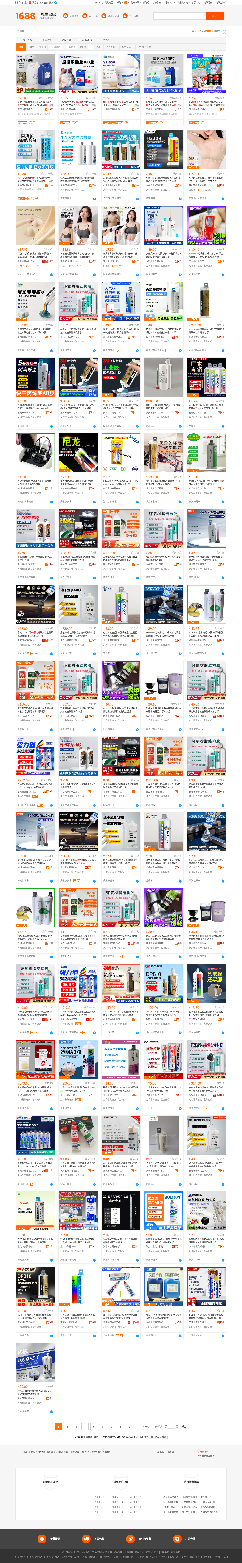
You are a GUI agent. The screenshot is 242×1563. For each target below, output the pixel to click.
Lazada (225, 1557)
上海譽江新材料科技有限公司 (113, 109)
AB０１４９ (136, 1502)
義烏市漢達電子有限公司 (175, 1497)
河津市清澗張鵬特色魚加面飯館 (215, 1502)
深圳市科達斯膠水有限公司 (27, 488)
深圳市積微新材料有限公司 (199, 1246)
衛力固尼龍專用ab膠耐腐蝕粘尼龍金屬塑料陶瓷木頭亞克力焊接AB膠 (77, 483)
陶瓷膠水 (29, 189)
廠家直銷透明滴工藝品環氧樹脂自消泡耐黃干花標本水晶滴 (163, 104)
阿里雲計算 (142, 1557)
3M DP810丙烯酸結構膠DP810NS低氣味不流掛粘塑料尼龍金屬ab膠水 (164, 1013)
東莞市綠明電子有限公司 (156, 1171)
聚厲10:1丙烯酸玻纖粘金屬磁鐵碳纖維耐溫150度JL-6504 (35, 634)
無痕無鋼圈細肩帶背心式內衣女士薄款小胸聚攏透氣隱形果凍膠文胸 (77, 255)
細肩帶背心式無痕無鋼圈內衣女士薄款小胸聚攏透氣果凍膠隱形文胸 (120, 255)
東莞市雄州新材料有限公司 (27, 413)
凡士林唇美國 (188, 1512)
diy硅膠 (80, 114)
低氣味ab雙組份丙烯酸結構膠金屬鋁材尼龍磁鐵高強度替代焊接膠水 (77, 179)
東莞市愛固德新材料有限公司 (113, 1095)
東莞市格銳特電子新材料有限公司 (70, 185)
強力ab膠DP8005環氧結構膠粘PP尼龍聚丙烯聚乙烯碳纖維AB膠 (77, 1316)
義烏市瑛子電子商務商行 (113, 488)
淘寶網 (77, 1557)
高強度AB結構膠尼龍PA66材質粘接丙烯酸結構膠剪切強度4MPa (164, 255)
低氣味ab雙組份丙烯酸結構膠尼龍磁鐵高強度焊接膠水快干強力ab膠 (163, 179)
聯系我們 (165, 1552)
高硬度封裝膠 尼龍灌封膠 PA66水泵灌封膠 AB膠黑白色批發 (34, 483)
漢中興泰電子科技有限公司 (113, 1246)
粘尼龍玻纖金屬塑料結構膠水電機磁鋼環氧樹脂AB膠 (163, 558)
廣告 (94, 105)
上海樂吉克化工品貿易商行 (156, 1095)
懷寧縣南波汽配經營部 (113, 1322)
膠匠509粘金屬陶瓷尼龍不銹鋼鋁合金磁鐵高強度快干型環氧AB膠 (77, 634)
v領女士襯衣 (169, 1507)
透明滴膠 (163, 114)
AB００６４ (117, 1507)
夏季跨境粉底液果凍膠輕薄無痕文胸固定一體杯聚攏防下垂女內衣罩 (206, 179)
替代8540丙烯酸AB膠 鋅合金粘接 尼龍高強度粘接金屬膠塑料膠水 (206, 558)
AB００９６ (136, 1497)
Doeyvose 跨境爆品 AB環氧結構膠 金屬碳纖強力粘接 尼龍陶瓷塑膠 (163, 634)
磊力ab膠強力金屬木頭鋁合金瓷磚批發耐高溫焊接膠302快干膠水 (120, 1316)
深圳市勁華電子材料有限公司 (70, 109)
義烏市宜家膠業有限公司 (70, 564)
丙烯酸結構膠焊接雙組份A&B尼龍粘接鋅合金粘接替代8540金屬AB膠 (35, 407)
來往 (192, 1557)
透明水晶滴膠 (152, 114)
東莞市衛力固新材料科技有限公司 (70, 1095)
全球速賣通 (66, 1557)
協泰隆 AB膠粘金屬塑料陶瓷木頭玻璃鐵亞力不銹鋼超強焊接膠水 (78, 1089)
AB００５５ (136, 1512)
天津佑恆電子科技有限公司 (199, 1322)
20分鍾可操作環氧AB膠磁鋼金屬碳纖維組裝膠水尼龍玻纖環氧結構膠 (206, 710)
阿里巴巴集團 (18, 1557)
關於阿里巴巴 (152, 1552)
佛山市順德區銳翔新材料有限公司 (156, 1322)
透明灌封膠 (45, 114)
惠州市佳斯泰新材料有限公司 (156, 109)
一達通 (216, 1557)
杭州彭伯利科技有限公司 (175, 1502)
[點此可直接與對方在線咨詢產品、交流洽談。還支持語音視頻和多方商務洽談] (94, 198)
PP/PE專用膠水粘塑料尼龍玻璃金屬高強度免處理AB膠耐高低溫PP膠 (35, 1241)
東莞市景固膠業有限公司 (113, 1171)
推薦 (51, 105)
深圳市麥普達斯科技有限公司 (156, 261)
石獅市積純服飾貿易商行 (193, 1507)
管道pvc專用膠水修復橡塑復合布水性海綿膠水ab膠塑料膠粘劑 (163, 1316)
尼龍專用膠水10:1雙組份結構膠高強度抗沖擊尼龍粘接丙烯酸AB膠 (34, 331)
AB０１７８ (99, 1507)
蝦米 (133, 1557)
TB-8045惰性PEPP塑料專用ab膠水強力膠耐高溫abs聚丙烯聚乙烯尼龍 (77, 1241)
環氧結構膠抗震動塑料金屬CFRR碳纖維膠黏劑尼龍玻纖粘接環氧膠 (206, 1241)
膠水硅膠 (64, 114)
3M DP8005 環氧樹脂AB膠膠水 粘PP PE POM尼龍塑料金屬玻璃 (163, 483)
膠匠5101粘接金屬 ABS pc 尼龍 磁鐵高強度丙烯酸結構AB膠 (163, 407)
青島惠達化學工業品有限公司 (27, 564)
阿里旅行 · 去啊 (111, 1557)
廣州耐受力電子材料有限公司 (27, 337)
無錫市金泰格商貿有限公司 (199, 337)
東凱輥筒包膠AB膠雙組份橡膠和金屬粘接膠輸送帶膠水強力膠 (77, 558)
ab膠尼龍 (170, 1452)
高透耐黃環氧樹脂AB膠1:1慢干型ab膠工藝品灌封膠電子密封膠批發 (35, 710)
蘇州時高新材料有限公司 (113, 1019)
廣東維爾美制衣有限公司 (27, 261)
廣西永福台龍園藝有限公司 (213, 1507)
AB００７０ (99, 1497)
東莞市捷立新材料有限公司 (70, 413)
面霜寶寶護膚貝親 (209, 1512)
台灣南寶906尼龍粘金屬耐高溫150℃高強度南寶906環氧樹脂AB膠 (206, 1165)
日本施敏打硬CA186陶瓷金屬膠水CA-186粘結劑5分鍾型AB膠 (164, 1089)
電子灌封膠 (23, 114)
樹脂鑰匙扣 (211, 114)
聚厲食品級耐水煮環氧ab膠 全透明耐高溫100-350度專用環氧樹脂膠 (35, 1165)
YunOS (153, 1557)
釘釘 (198, 1557)
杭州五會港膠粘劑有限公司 (70, 1171)
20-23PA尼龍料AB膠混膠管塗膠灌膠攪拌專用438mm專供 (120, 1241)
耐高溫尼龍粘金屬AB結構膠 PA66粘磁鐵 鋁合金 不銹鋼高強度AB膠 (120, 1165)
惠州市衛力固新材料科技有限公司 (199, 1019)
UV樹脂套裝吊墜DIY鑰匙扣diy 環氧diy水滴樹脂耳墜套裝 (206, 104)
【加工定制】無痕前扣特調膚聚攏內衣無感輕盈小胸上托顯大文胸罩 (35, 255)
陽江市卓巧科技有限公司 (113, 564)
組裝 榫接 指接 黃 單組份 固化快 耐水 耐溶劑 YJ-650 (120, 104)
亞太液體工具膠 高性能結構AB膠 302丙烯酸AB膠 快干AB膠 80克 (77, 1165)
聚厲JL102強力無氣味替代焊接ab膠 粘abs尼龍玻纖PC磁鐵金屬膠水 (121, 331)
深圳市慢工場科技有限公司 (199, 109)
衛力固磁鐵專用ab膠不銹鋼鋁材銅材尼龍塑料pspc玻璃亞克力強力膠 (206, 407)
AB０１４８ (117, 1502)
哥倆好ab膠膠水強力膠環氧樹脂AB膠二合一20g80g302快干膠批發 (35, 786)
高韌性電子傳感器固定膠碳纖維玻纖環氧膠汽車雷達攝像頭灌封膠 (206, 1089)
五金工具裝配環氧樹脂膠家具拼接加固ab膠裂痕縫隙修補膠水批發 (120, 558)
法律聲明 (118, 1552)
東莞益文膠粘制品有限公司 (70, 1322)
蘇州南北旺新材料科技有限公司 (113, 185)
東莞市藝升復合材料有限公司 (27, 109)
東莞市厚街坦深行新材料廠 (27, 1095)
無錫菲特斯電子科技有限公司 (113, 413)
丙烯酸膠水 (39, 189)
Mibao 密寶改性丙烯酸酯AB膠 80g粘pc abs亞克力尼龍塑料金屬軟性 (120, 483)
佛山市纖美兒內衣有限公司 (199, 185)
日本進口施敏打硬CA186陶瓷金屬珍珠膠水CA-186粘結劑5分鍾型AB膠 (206, 1316)
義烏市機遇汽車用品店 (199, 261)
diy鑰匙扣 (201, 114)
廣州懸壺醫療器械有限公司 (176, 1512)
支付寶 (184, 1557)
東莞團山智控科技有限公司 (156, 185)
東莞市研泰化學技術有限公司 (70, 337)
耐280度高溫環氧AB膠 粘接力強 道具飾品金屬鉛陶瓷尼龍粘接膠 (206, 483)
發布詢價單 (203, 1452)
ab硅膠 (72, 114)
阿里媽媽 (124, 1557)
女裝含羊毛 (206, 1497)
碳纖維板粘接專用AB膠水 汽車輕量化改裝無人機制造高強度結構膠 (164, 1241)
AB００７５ (99, 1502)
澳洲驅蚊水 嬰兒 (189, 1497)
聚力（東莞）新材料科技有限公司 (156, 1246)
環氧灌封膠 (34, 114)
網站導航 (175, 1552)
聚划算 (92, 1557)
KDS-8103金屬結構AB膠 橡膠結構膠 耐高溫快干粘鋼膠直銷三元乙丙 (206, 634)
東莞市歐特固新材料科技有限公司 (70, 1246)
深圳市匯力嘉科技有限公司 (156, 337)
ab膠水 (21, 189)
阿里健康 (207, 1557)
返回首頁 (144, 1437)
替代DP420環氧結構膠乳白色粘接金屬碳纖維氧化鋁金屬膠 (34, 1392)
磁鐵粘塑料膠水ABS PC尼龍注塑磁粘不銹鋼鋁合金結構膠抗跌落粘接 (120, 1089)
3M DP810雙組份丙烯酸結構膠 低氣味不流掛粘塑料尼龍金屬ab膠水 (34, 1316)
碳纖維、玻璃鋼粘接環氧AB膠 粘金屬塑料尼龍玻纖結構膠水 (78, 331)
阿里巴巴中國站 (51, 1557)
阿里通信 (163, 1557)
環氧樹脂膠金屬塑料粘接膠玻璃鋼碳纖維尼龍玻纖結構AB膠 (77, 710)
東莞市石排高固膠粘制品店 (27, 185)
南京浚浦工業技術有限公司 (27, 1322)
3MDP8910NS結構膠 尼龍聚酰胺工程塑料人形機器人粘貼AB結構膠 (120, 179)
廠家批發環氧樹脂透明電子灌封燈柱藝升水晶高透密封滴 (34, 104)
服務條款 (129, 1552)
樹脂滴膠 (172, 114)
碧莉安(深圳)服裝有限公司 (70, 261)
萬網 (172, 1557)
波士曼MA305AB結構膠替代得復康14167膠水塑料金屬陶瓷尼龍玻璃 (163, 1165)
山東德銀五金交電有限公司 (27, 792)
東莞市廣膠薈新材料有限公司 (27, 1246)
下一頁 (146, 1426)
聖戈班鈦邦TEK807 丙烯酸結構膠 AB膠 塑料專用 (35, 558)
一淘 (99, 1557)
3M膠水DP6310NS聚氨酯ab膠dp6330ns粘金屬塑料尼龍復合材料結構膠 (77, 407)
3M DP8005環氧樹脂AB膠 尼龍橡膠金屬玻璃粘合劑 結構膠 (206, 331)
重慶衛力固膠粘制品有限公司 (199, 413)
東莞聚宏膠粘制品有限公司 (113, 337)
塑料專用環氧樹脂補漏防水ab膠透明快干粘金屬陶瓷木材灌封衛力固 (206, 1013)
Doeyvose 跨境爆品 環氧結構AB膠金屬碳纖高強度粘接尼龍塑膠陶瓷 (206, 255)
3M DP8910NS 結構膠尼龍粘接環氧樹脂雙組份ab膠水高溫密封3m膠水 (121, 1013)
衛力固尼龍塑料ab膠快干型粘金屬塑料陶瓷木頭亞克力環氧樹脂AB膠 (120, 634)
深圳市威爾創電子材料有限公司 (199, 564)
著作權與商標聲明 (103, 1552)
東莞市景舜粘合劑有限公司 (156, 413)
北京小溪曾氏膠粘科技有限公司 (156, 488)
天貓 (85, 1557)
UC (177, 1557)
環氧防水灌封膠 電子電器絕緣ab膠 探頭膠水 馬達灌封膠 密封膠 (163, 710)
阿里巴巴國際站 (34, 1557)
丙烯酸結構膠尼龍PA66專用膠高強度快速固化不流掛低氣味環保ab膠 (163, 331)
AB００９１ (136, 1507)
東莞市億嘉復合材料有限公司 (199, 488)
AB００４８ (117, 1512)
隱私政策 (139, 1552)
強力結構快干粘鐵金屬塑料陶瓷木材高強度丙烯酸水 (34, 179)
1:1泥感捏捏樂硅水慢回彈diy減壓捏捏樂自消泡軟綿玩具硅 (77, 104)
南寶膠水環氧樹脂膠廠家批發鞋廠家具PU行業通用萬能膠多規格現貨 (35, 1089)
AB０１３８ (99, 1512)
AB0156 (115, 1497)
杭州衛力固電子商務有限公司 (70, 488)
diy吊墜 (192, 114)
